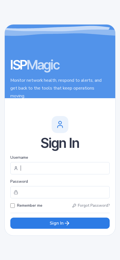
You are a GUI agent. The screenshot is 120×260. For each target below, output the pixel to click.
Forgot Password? (94, 205)
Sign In (57, 223)
